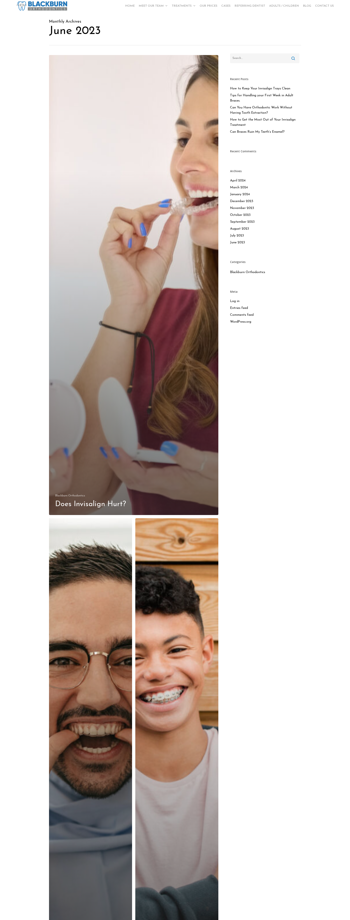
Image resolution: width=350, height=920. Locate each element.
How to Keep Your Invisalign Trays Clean (260, 88)
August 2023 (239, 228)
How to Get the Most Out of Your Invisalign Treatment (263, 122)
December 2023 (241, 201)
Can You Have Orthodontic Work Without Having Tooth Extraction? (261, 110)
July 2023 (237, 235)
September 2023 (242, 222)
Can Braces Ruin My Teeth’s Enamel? (257, 132)
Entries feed (239, 308)
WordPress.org (240, 321)
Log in (234, 301)
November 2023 (242, 208)
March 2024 (239, 187)
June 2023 (237, 242)
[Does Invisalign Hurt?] (134, 285)
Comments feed (242, 315)
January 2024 (240, 194)
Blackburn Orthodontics (70, 495)
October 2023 (240, 215)
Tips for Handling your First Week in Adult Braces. (261, 98)
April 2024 (237, 180)
